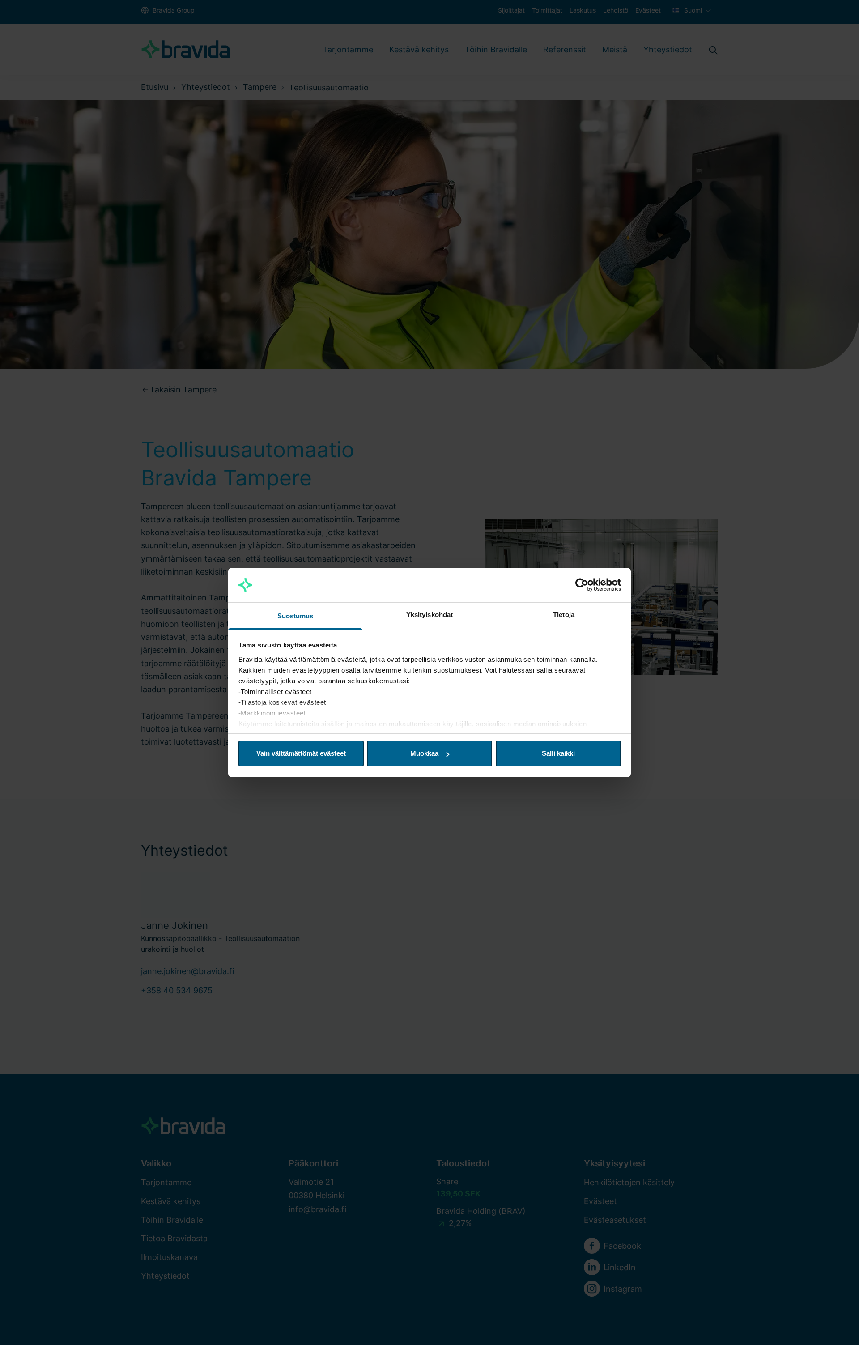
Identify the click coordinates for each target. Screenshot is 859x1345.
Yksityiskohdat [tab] (429, 614)
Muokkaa (424, 753)
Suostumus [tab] (295, 616)
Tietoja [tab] (563, 614)
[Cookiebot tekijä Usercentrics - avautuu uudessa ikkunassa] (582, 585)
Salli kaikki (558, 753)
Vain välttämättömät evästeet (301, 753)
